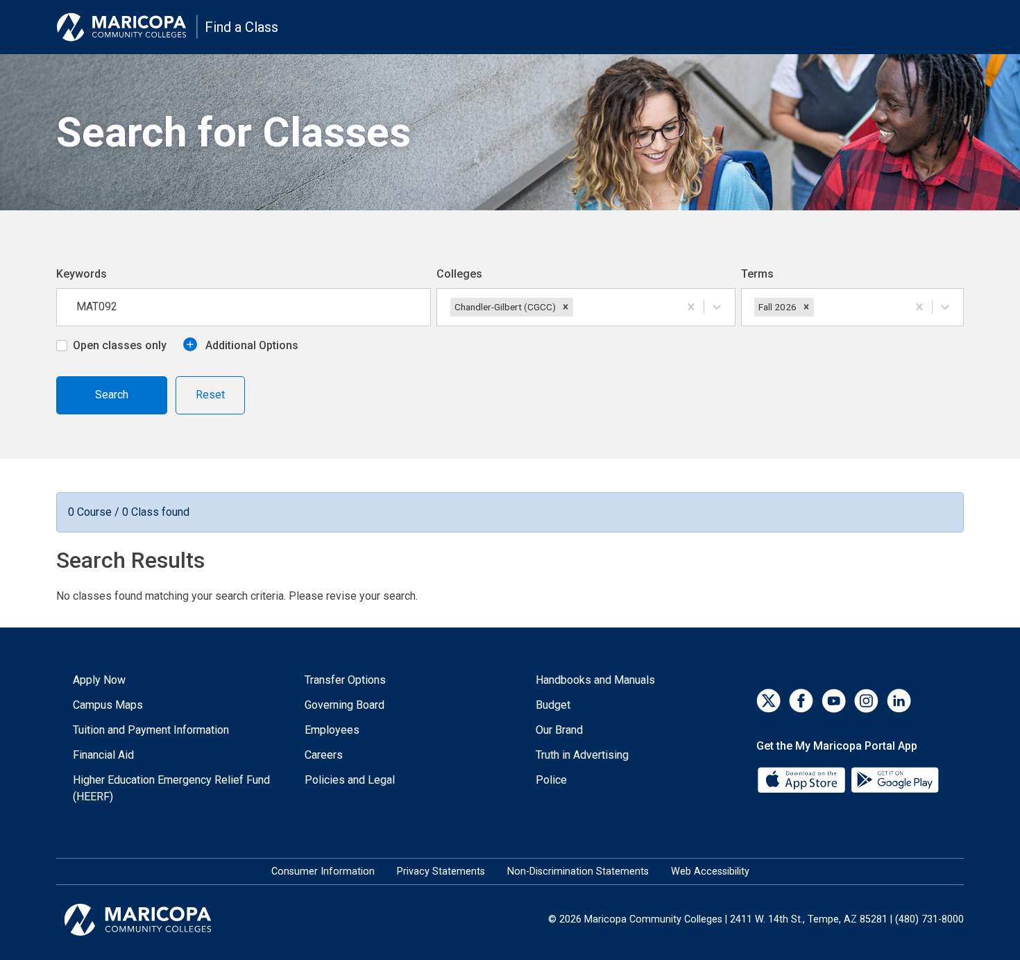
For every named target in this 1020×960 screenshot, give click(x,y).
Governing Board (344, 704)
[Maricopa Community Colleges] (155, 920)
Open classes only (120, 345)
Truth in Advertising (582, 754)
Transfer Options (345, 680)
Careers (324, 754)
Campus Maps (108, 704)
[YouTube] (834, 701)
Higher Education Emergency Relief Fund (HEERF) (171, 788)
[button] (565, 307)
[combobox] (577, 306)
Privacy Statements (441, 871)
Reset (210, 394)
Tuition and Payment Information (151, 729)
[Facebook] (801, 701)
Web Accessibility (710, 871)
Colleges (459, 273)
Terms (757, 273)
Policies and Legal (350, 779)
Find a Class (241, 27)
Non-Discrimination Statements (578, 871)
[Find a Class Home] (127, 27)
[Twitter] (768, 701)
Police (551, 779)
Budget (553, 704)
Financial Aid (103, 754)
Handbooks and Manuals (595, 680)
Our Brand (559, 729)
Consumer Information (323, 871)
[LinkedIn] (899, 701)
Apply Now (99, 680)
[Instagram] (866, 701)
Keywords (81, 273)
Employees (332, 729)
